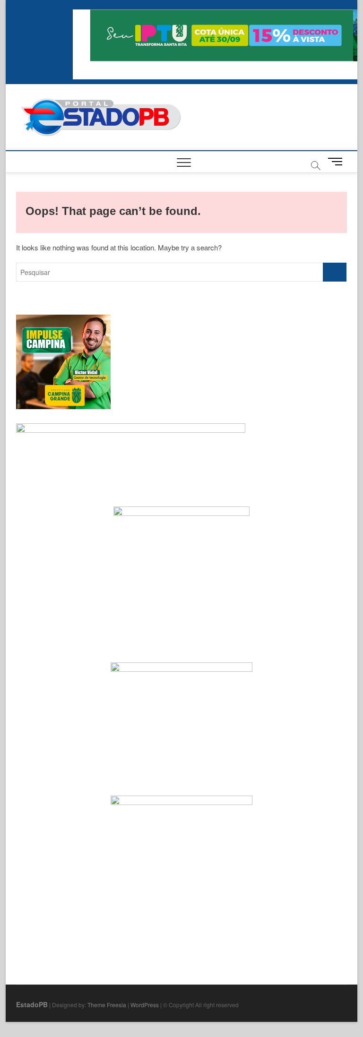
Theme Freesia (106, 1005)
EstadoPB (32, 1004)
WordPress (144, 1005)
